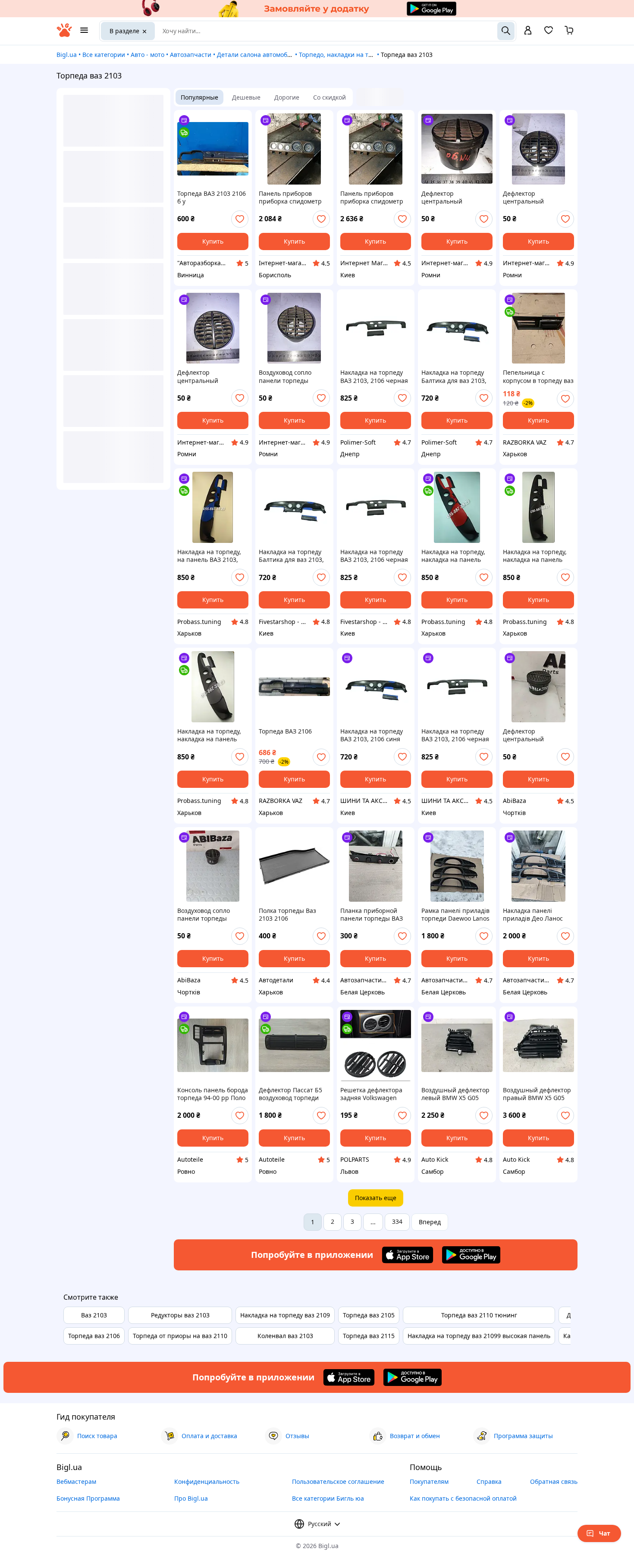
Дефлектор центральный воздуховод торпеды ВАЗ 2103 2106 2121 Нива (451, 197)
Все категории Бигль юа (328, 1498)
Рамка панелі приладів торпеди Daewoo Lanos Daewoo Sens (455, 914)
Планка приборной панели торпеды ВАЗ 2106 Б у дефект (371, 914)
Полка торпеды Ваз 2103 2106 (287, 914)
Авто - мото (147, 54)
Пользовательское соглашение (338, 1481)
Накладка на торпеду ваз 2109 (285, 1315)
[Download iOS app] (407, 1254)
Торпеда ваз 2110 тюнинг (479, 1315)
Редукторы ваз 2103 (180, 1315)
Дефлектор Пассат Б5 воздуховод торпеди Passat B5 (290, 1094)
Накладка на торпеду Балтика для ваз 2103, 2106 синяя (453, 376)
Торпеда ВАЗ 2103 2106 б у (211, 197)
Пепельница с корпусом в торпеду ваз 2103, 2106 (538, 376)
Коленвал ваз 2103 (285, 1336)
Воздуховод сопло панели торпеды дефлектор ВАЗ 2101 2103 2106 (289, 376)
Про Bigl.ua (191, 1498)
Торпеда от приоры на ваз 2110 (180, 1336)
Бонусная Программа (88, 1498)
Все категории (103, 54)
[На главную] (64, 35)
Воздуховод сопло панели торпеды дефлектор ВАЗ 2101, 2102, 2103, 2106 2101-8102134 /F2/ (210, 914)
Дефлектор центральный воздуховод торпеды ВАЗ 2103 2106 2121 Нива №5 (533, 197)
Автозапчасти (190, 54)
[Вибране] (548, 33)
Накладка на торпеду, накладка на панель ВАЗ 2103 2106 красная (455, 556)
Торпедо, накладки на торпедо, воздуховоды (365, 54)
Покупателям (429, 1481)
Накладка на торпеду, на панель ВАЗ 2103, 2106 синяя (209, 556)
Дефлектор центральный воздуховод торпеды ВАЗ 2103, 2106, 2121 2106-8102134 (533, 735)
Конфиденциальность (206, 1481)
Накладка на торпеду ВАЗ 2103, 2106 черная (374, 376)
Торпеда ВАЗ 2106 (285, 731)
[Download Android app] (471, 1254)
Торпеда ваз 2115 (369, 1336)
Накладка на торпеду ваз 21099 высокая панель (479, 1336)
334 (397, 1221)
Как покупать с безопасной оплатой (463, 1498)
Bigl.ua (66, 54)
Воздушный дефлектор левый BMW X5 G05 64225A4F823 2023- (455, 1094)
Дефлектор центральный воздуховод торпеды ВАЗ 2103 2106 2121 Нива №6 (207, 376)
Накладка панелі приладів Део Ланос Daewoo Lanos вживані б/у (537, 914)
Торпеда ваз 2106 (94, 1336)
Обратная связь (554, 1481)
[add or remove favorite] (239, 219)
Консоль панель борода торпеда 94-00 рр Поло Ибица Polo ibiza (212, 1094)
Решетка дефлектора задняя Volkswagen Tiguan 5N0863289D (371, 1094)
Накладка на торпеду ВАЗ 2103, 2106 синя (371, 735)
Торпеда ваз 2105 (369, 1315)
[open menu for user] (528, 31)
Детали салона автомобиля (257, 54)
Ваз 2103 (94, 1315)
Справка (489, 1481)
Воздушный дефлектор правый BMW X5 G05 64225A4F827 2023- (537, 1094)
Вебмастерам (76, 1481)
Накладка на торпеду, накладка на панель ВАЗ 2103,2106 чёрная (536, 556)
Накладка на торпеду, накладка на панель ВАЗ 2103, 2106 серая (209, 735)
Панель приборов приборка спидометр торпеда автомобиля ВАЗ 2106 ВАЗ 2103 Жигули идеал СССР (290, 197)
